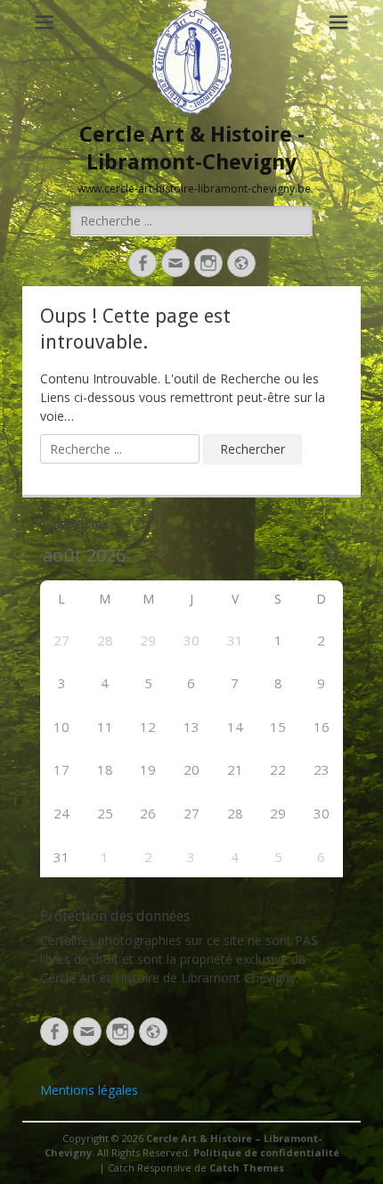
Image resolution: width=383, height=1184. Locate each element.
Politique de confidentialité (266, 1152)
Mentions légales (89, 1089)
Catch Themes (246, 1167)
